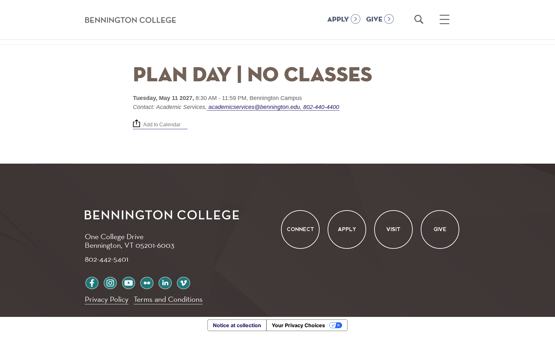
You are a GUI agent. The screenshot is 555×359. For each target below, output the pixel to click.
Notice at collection (237, 325)
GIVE (374, 19)
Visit (393, 229)
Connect (300, 229)
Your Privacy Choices (298, 325)
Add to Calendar (162, 125)
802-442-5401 (106, 259)
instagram (110, 282)
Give (440, 229)
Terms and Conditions (168, 299)
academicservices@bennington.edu (254, 107)
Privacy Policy (106, 299)
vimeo (183, 282)
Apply (347, 229)
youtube (128, 282)
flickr (147, 282)
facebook (92, 282)
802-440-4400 (320, 107)
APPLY (338, 19)
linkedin (165, 282)
